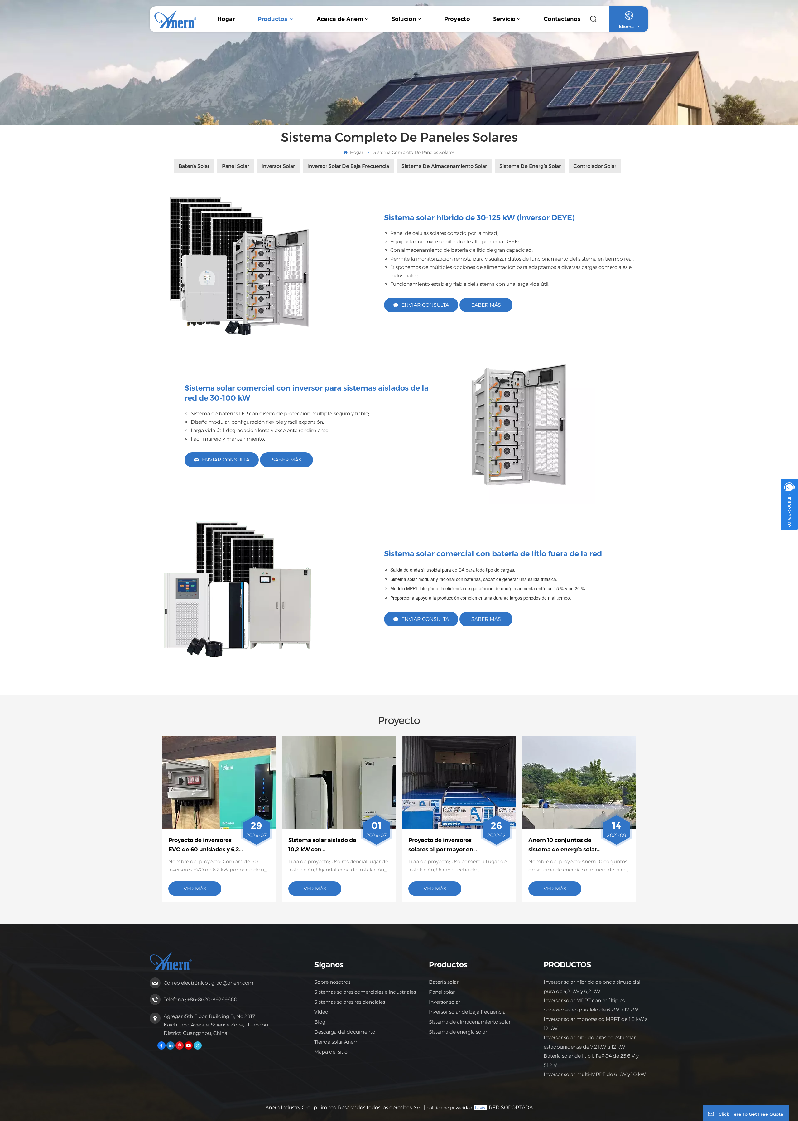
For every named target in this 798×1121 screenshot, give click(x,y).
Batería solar (444, 982)
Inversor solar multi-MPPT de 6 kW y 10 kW (595, 1074)
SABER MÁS (486, 305)
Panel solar (442, 992)
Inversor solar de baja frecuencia (467, 1012)
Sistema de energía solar (458, 1032)
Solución (404, 19)
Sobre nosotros (332, 982)
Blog (319, 1022)
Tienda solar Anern (336, 1042)
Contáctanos (562, 19)
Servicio (504, 19)
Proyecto (457, 19)
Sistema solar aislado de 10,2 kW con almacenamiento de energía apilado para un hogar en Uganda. (322, 846)
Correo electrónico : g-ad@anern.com (208, 983)
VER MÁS (195, 889)
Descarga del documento (344, 1032)
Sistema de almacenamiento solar (470, 1022)
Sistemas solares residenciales (349, 1002)
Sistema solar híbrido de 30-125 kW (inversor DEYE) (479, 217)
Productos (273, 19)
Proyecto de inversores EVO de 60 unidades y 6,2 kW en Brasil (203, 846)
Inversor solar (444, 1002)
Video (321, 1012)
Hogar (226, 19)
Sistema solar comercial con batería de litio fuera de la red (493, 553)
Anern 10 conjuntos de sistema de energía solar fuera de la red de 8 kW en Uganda (564, 846)
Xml (418, 1107)
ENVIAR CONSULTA (425, 305)
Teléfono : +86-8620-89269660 (200, 999)
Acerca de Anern (340, 19)
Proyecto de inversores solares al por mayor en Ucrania (440, 846)
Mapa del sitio (331, 1052)
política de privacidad (449, 1107)
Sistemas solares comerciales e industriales (365, 992)
